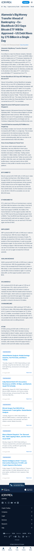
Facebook (2, 503)
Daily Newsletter (25, 6)
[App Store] (28, 489)
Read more (29, 372)
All (1, 6)
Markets (10, 550)
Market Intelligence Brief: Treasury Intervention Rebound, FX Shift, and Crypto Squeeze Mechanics (14, 463)
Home (3, 550)
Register (25, 2)
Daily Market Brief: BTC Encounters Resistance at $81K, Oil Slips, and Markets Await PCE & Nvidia (16, 384)
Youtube (12, 503)
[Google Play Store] (6, 489)
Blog (5, 6)
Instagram (9, 503)
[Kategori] (31, 2)
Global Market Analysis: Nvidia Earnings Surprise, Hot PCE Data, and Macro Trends (16, 358)
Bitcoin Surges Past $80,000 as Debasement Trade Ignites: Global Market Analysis (16, 410)
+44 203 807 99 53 (18, 485)
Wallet (30, 550)
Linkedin (18, 503)
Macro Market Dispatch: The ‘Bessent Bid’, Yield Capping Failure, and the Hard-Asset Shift (16, 437)
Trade (17, 550)
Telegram (15, 503)
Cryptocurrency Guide (13, 6)
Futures (24, 550)
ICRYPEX (4, 499)
